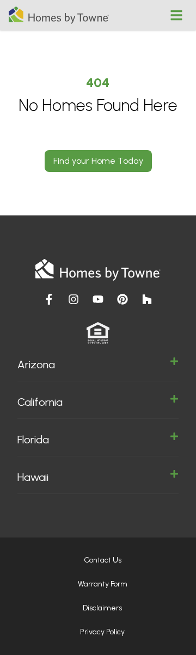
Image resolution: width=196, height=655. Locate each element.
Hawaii (32, 477)
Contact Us (102, 560)
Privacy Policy (102, 632)
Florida (33, 439)
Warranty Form (102, 584)
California (40, 402)
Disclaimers (102, 608)
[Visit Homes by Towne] (49, 299)
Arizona (36, 364)
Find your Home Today (98, 161)
